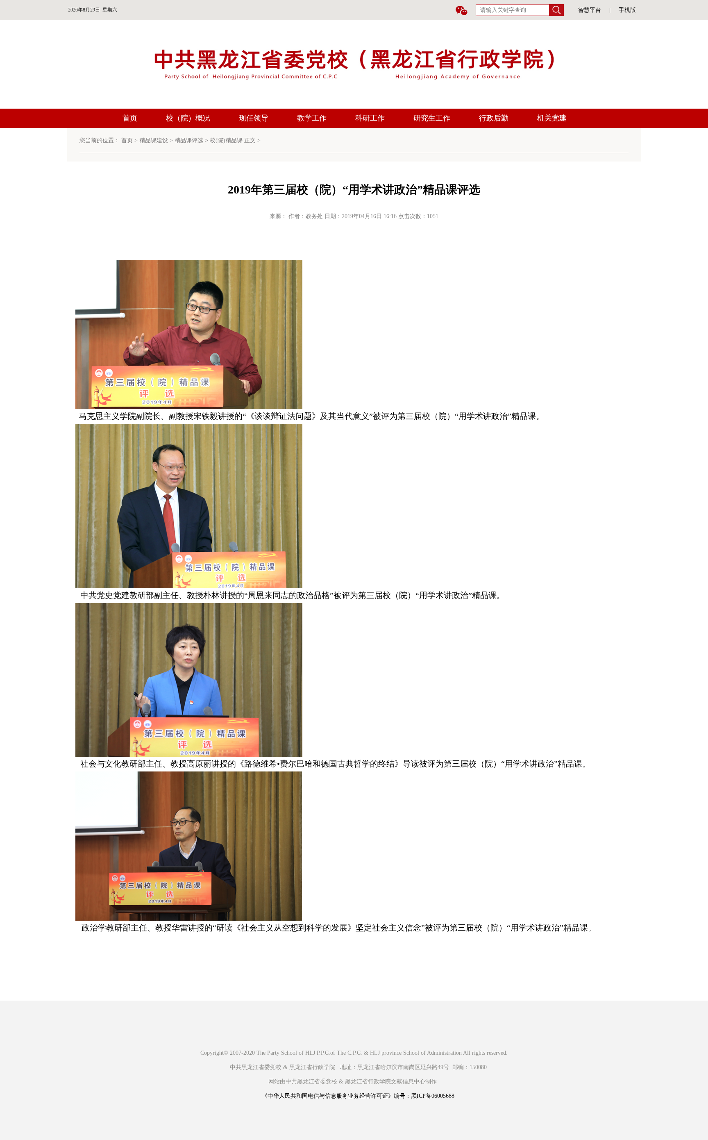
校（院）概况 (188, 118)
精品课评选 (189, 140)
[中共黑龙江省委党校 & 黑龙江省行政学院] (354, 64)
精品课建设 (153, 140)
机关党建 (552, 118)
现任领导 (253, 118)
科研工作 (370, 118)
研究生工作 (431, 118)
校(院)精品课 (226, 140)
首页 (130, 118)
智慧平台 (589, 10)
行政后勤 (493, 118)
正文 (250, 140)
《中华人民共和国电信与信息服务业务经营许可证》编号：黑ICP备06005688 (358, 1096)
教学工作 (312, 118)
